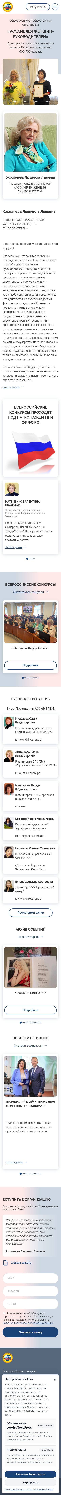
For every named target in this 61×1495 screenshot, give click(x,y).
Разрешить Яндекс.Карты (30, 1474)
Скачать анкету (21, 1262)
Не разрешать (31, 1482)
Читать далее (11, 387)
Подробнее (30, 665)
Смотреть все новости (28, 1045)
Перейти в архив (28, 936)
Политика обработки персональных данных (29, 1489)
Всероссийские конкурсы (19, 1371)
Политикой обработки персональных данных (28, 1323)
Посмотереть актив (30, 912)
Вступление (38, 7)
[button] (13, 101)
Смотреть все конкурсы (28, 592)
